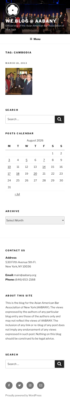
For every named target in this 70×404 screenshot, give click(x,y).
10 (9, 166)
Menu (37, 39)
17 (9, 173)
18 (17, 173)
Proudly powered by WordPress (23, 395)
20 (35, 173)
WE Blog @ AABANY (31, 21)
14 (44, 166)
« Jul (17, 194)
